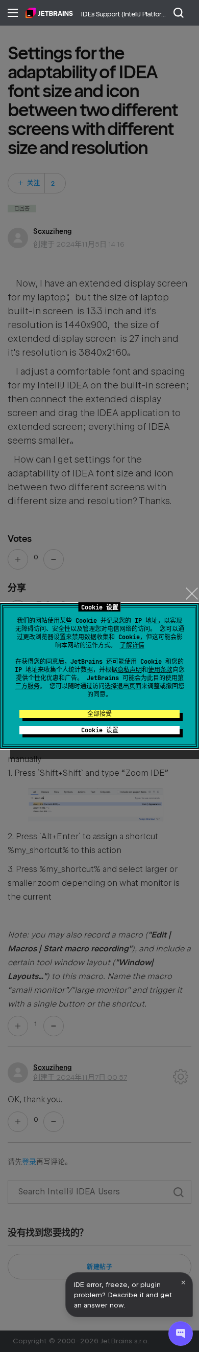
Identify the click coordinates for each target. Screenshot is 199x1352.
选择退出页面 (123, 686)
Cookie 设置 (99, 730)
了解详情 (132, 645)
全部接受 (99, 714)
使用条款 (160, 670)
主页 (49, 13)
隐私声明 (129, 670)
